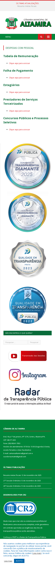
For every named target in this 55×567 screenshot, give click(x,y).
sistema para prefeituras (36, 521)
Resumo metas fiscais (12, 475)
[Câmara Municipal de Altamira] (27, 23)
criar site (19, 521)
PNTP (14, 537)
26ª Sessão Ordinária (12, 486)
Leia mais (37, 553)
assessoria (21, 524)
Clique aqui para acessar (19, 63)
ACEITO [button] (19, 560)
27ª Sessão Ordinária (27, 6)
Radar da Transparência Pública (33, 537)
